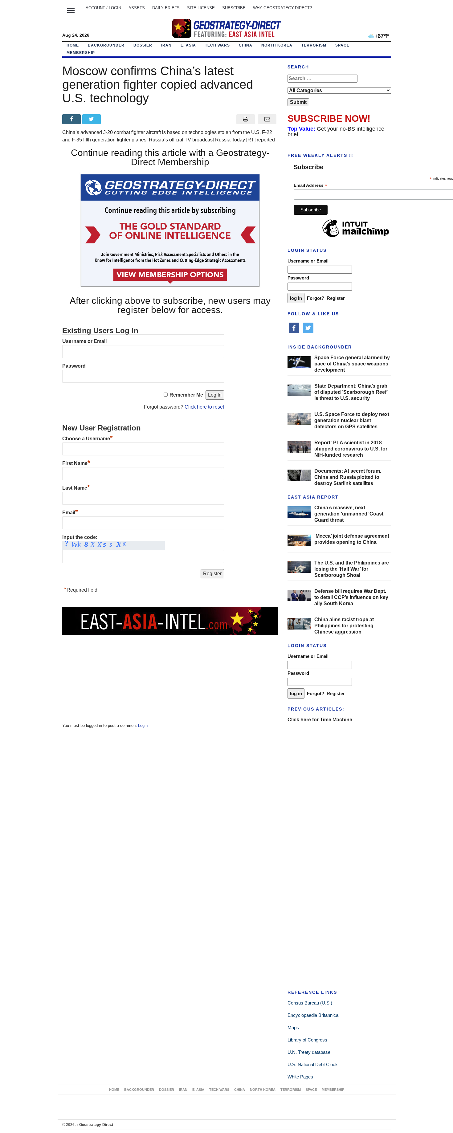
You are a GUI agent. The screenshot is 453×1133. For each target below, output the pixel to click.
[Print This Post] (245, 119)
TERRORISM (313, 45)
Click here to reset (204, 407)
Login (143, 725)
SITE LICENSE (201, 8)
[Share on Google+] (112, 119)
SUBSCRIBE (234, 8)
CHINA (245, 45)
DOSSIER (142, 45)
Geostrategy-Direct (94, 1125)
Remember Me (186, 394)
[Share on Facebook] (72, 119)
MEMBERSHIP (81, 53)
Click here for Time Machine (320, 719)
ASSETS (137, 8)
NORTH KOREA (276, 45)
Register (336, 298)
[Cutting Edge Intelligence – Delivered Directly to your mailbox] (226, 28)
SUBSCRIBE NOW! (329, 118)
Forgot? (315, 298)
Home (73, 45)
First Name (76, 463)
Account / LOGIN (103, 8)
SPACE (342, 45)
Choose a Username (87, 438)
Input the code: (79, 537)
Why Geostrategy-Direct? (282, 8)
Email (70, 512)
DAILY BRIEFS (166, 8)
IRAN (166, 45)
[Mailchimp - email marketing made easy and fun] (356, 237)
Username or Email (84, 341)
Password (74, 366)
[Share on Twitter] (92, 119)
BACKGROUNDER (106, 45)
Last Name (76, 488)
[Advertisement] (108, 674)
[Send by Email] (267, 119)
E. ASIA (188, 45)
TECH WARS (217, 45)
